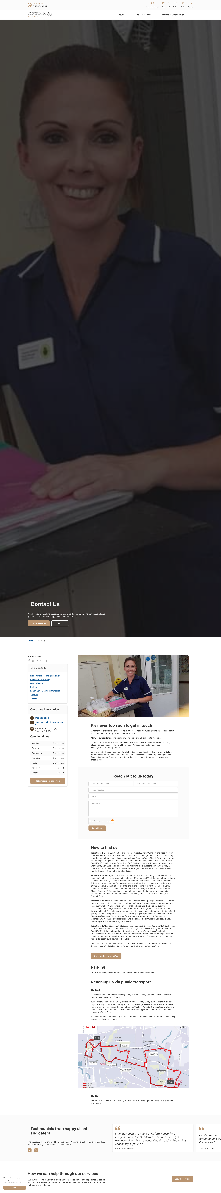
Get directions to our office (47, 781)
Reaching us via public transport (45, 691)
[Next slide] (36, 1150)
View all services (182, 1179)
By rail (34, 698)
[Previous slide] (30, 1150)
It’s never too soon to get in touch (45, 676)
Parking (33, 687)
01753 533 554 (42, 718)
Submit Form (97, 828)
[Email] (45, 660)
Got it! (14, 1187)
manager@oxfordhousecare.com (49, 723)
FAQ (60, 623)
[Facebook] (29, 660)
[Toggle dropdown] (129, 14)
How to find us (36, 683)
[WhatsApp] (41, 660)
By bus (35, 694)
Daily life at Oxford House (172, 15)
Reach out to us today (40, 679)
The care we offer (143, 15)
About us (121, 15)
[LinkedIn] (37, 660)
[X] (33, 660)
